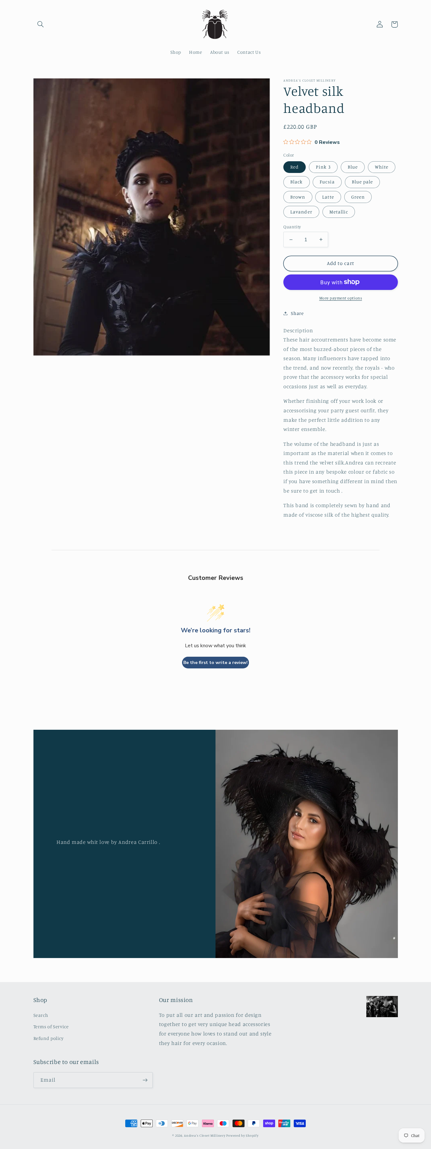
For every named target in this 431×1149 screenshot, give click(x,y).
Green (358, 196)
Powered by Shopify (242, 1135)
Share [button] (297, 313)
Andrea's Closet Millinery (205, 1135)
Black (296, 181)
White (381, 166)
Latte (328, 196)
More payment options (340, 297)
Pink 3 (323, 166)
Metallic (338, 211)
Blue (353, 166)
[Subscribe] (145, 1080)
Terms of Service (51, 1026)
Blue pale (362, 181)
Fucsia (327, 181)
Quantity (292, 226)
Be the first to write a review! (215, 663)
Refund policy (48, 1038)
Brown (297, 196)
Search (40, 1015)
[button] (40, 24)
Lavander (301, 211)
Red (294, 166)
